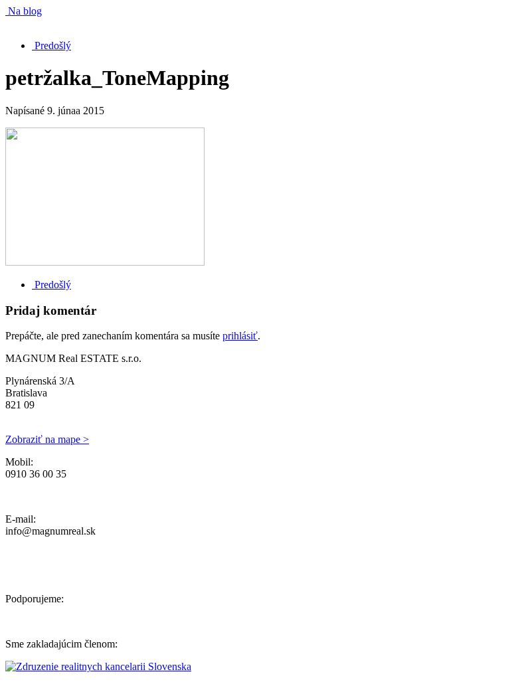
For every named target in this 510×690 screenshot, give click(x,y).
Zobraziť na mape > (47, 439)
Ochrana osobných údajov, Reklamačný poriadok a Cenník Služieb (146, 496)
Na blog (23, 11)
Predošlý (51, 45)
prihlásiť (240, 335)
